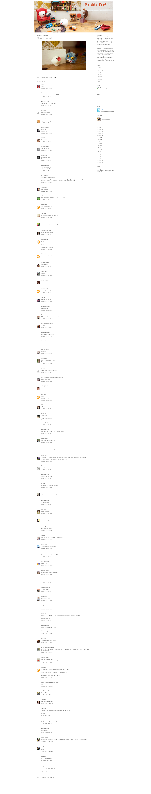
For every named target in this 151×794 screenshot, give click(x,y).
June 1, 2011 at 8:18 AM (46, 226)
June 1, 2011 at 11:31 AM (46, 345)
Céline (42, 155)
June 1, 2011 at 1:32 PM (46, 372)
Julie (42, 492)
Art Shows (100, 74)
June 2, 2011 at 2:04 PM (46, 574)
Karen (42, 613)
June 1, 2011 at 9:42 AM (46, 292)
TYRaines (43, 570)
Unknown (43, 288)
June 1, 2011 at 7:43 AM (46, 170)
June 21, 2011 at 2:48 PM (47, 662)
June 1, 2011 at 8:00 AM (46, 199)
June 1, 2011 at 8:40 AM (46, 234)
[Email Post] (55, 77)
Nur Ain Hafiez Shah (46, 647)
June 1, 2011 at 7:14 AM (46, 88)
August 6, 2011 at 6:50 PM (47, 751)
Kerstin (42, 204)
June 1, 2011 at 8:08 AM (46, 208)
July (42, 110)
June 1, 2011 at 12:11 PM (46, 353)
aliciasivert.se (44, 404)
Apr (99, 151)
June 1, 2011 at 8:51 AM (46, 258)
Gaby (42, 699)
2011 (99, 135)
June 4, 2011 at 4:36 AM (46, 591)
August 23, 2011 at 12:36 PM (47, 760)
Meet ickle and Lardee (103, 69)
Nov (99, 139)
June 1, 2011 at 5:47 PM (46, 461)
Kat (41, 483)
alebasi (42, 187)
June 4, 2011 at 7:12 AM (46, 600)
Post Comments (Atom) (48, 777)
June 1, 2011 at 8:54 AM (46, 266)
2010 (99, 160)
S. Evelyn (43, 280)
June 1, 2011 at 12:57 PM (47, 363)
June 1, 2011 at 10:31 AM (47, 319)
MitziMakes (43, 146)
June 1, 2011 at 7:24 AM (46, 123)
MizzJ (42, 509)
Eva (41, 368)
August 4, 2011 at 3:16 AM (47, 741)
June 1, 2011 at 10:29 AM (47, 310)
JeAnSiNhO (43, 690)
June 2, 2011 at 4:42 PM (46, 583)
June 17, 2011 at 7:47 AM (47, 642)
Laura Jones (44, 349)
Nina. (42, 466)
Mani (42, 535)
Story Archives (101, 70)
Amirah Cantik (44, 196)
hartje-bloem (44, 561)
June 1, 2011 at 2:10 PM (46, 390)
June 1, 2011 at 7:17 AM (46, 114)
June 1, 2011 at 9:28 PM (46, 513)
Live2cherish (44, 657)
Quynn (42, 638)
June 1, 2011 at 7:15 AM (46, 105)
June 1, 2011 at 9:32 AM (46, 284)
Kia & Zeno (43, 175)
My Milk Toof (105, 118)
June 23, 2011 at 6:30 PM (47, 677)
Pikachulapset (44, 587)
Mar (99, 154)
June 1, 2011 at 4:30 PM (46, 442)
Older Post (88, 775)
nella (42, 756)
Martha (42, 579)
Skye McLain (44, 262)
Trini (42, 297)
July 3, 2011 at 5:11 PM (46, 715)
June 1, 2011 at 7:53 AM (46, 182)
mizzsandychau (44, 230)
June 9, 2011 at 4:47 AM (46, 620)
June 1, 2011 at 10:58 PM (47, 539)
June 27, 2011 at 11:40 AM (47, 686)
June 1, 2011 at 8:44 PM (46, 496)
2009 (99, 162)
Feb (99, 156)
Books (99, 72)
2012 (99, 133)
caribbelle (43, 222)
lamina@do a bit (44, 386)
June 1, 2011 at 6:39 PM (46, 469)
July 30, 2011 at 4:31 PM (46, 732)
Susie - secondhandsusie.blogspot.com (50, 377)
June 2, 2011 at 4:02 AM (46, 548)
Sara (42, 137)
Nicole (42, 413)
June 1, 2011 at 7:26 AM (46, 141)
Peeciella (43, 596)
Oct (99, 141)
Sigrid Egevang (44, 92)
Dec (99, 137)
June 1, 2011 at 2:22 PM (46, 400)
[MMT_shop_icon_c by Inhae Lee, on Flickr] (102, 88)
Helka (42, 394)
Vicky (42, 341)
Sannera (43, 358)
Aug (99, 145)
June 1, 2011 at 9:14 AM (46, 275)
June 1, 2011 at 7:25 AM (46, 133)
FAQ (99, 81)
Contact (100, 79)
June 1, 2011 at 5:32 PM (46, 451)
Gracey (42, 544)
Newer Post (40, 775)
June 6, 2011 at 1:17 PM (46, 609)
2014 (99, 129)
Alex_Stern (43, 127)
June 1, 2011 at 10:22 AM (47, 301)
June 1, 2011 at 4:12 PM (46, 425)
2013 (99, 131)
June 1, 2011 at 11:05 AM (46, 327)
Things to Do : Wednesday (45, 38)
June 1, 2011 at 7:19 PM (46, 487)
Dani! (42, 667)
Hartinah (43, 438)
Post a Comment (43, 772)
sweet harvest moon (46, 323)
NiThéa (42, 254)
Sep (99, 143)
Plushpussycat (44, 746)
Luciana (42, 271)
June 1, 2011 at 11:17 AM (46, 336)
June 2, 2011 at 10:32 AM (47, 565)
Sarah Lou (43, 239)
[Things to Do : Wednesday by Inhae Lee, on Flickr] (64, 70)
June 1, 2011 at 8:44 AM (46, 249)
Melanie (42, 737)
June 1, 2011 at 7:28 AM (46, 160)
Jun (99, 147)
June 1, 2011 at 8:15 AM (46, 217)
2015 (99, 127)
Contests (100, 76)
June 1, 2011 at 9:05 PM (46, 504)
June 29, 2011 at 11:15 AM (47, 695)
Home (64, 775)
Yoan (42, 518)
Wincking (43, 455)
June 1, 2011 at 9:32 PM (46, 522)
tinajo (42, 213)
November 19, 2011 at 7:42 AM (48, 768)
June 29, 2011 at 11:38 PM (47, 703)
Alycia (42, 314)
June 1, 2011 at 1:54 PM (46, 381)
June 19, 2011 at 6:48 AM (47, 652)
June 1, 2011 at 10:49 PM (47, 530)
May (99, 149)
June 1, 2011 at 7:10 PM (46, 478)
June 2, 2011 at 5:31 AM (46, 556)
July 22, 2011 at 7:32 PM (46, 723)
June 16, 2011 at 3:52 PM (47, 633)
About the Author (102, 78)
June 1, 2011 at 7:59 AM (46, 191)
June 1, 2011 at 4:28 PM (46, 433)
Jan (99, 158)
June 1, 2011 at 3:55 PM (46, 408)
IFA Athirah (43, 119)
